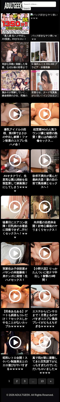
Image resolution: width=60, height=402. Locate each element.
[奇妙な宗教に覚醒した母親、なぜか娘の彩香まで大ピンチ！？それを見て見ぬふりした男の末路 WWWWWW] (15, 48)
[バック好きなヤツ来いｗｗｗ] (44, 19)
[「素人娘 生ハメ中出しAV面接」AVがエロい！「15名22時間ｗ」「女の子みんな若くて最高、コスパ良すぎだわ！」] (15, 19)
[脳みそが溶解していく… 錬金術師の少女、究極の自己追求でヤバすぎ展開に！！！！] (15, 76)
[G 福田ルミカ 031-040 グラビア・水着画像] (44, 48)
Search (26, 8)
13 (42, 381)
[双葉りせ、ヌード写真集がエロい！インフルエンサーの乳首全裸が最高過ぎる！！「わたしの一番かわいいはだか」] (44, 76)
